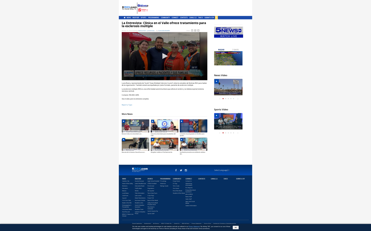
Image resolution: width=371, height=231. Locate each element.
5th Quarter (151, 191)
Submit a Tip (209, 18)
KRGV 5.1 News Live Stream (127, 215)
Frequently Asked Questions (191, 191)
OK (236, 227)
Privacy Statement (196, 223)
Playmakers (151, 188)
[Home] (135, 8)
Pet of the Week (177, 191)
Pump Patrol (176, 181)
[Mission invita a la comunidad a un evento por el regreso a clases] (135, 125)
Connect (175, 18)
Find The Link (126, 212)
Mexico (124, 191)
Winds (137, 191)
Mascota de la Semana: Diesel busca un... (133, 152)
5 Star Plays (151, 195)
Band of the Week (153, 200)
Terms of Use (207, 223)
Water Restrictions (140, 198)
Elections (124, 186)
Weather (135, 18)
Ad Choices (156, 223)
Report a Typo (127, 105)
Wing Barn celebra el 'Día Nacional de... (162, 152)
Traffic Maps (138, 188)
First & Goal (151, 186)
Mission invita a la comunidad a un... (132, 134)
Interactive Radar (140, 186)
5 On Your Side (126, 200)
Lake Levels (138, 195)
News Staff (189, 196)
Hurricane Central (140, 200)
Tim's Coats (176, 186)
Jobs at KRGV (189, 194)
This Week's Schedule (151, 208)
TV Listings (163, 181)
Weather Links (139, 203)
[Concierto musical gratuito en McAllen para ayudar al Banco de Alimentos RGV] (193, 125)
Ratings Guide (164, 186)
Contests (184, 18)
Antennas (163, 183)
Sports (143, 18)
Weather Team (139, 209)
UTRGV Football (152, 183)
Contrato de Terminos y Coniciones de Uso (224, 223)
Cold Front (125, 195)
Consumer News (127, 209)
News (129, 18)
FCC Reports (189, 187)
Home (124, 18)
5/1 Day (175, 183)
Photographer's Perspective (126, 206)
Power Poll (151, 198)
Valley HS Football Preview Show (153, 203)
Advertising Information (189, 184)
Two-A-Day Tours (152, 193)
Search (216, 18)
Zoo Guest (176, 188)
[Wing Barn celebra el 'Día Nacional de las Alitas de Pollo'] (164, 144)
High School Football (153, 181)
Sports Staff (151, 213)
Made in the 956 (126, 203)
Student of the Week (179, 193)
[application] (164, 56)
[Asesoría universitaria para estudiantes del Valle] (164, 125)
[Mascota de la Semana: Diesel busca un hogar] (135, 144)
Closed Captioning (137, 223)
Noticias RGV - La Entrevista (146, 30)
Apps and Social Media (190, 202)
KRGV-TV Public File (166, 223)
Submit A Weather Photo (140, 212)
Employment (147, 223)
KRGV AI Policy (185, 223)
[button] (164, 56)
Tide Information (139, 193)
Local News (125, 193)
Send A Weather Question (139, 206)
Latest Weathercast (140, 183)
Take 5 (200, 18)
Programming (153, 18)
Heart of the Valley (127, 183)
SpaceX (124, 198)
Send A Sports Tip (153, 211)
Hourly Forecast (139, 181)
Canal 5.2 (193, 18)
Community (165, 18)
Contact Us (189, 181)
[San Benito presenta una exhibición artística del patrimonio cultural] (193, 144)
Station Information (191, 205)
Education (125, 188)
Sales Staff (189, 199)
